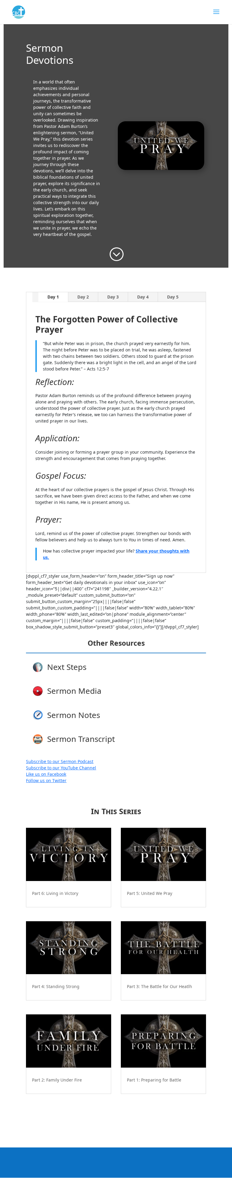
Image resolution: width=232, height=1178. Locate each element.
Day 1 (53, 297)
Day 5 (173, 297)
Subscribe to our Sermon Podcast (59, 761)
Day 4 (143, 297)
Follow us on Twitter (46, 780)
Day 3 (113, 297)
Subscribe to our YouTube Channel (61, 768)
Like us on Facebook (46, 774)
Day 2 (83, 297)
